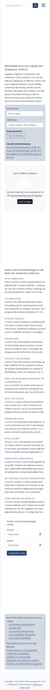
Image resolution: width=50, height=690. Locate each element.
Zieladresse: (12, 119)
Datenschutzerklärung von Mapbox (26, 195)
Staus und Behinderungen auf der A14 (24, 147)
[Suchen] (35, 5)
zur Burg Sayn (15, 627)
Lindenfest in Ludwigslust (18, 653)
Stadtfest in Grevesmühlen (19, 656)
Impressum (37, 684)
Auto (10, 135)
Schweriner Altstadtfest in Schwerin (23, 660)
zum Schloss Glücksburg (19, 637)
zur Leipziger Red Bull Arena (21, 631)
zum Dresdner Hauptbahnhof (22, 624)
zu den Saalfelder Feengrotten (22, 634)
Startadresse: (13, 108)
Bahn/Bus (19, 135)
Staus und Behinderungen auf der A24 (24, 150)
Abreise (10, 540)
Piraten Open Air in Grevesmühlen (22, 650)
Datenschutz (25, 687)
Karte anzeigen (25, 201)
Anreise (10, 529)
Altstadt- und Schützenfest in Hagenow (24, 663)
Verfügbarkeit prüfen (16, 553)
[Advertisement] (25, 36)
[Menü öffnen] (43, 5)
